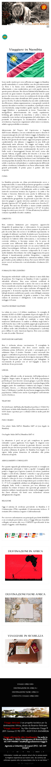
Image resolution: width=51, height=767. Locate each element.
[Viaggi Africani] (25, 13)
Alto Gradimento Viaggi (35, 728)
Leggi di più (29, 763)
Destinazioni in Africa (25, 687)
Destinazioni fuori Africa (25, 691)
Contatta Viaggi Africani (25, 695)
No (22, 763)
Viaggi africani (25, 684)
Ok (19, 763)
